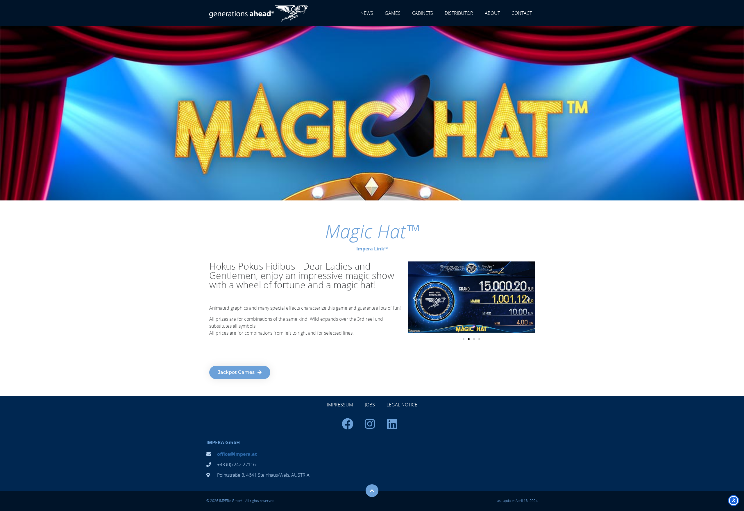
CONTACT (522, 13)
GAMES (392, 13)
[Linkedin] (392, 423)
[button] (414, 298)
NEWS (366, 13)
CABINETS (422, 13)
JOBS (370, 404)
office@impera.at (237, 454)
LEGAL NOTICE (402, 404)
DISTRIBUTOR (459, 13)
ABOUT (492, 13)
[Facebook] (347, 423)
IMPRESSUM (340, 404)
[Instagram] (370, 423)
